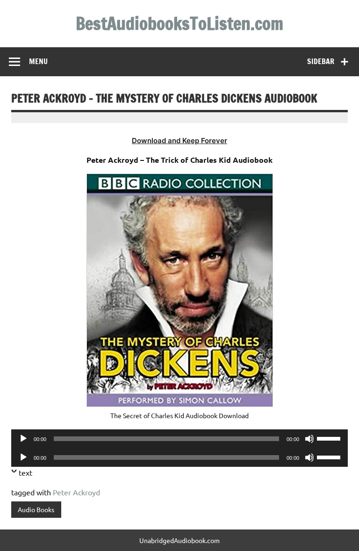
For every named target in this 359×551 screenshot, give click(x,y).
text (25, 472)
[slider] (330, 437)
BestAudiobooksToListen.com (179, 23)
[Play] (23, 438)
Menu (38, 61)
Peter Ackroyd (76, 492)
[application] (179, 438)
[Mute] (309, 438)
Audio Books (36, 509)
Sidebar (320, 61)
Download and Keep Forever (179, 140)
